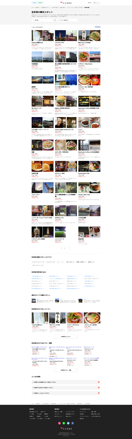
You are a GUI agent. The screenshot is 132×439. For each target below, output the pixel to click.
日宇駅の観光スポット (89, 276)
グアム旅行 (39, 414)
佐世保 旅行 (79, 403)
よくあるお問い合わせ (96, 416)
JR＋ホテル (57, 414)
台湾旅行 (31, 416)
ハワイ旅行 (31, 414)
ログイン (90, 2)
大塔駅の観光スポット (72, 276)
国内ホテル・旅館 (58, 411)
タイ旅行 (46, 416)
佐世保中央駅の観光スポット (73, 288)
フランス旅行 (47, 418)
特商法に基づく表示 (95, 414)
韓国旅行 (46, 414)
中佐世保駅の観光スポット (55, 288)
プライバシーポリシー (84, 416)
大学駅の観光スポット (89, 281)
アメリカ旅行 (40, 418)
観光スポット (69, 416)
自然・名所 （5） (71, 262)
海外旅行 (35, 2)
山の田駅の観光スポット (90, 286)
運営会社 (82, 418)
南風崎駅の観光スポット (72, 278)
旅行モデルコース (58, 416)
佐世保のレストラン (66, 336)
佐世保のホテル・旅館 (66, 370)
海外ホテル (43, 411)
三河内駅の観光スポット (37, 276)
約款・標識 (93, 411)
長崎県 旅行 (54, 403)
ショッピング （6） (50, 262)
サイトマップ (83, 411)
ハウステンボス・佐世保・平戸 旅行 (67, 403)
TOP (33, 403)
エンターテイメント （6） (38, 262)
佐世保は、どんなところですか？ (42, 393)
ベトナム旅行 (32, 418)
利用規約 (82, 414)
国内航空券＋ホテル (70, 414)
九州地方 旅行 (46, 403)
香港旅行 (39, 416)
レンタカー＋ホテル (70, 411)
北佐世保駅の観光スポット (38, 288)
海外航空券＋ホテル (33, 411)
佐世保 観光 (87, 403)
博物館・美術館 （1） (81, 262)
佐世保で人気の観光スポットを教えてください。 (45, 382)
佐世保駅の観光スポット (37, 278)
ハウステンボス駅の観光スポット (57, 278)
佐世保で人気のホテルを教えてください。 (44, 387)
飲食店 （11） (91, 262)
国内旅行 (40, 2)
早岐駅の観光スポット (54, 276)
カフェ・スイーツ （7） (38, 265)
